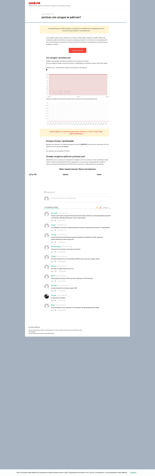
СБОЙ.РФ (34, 3)
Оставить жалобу (77, 50)
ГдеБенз (65, 174)
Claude (99, 174)
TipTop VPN (33, 174)
